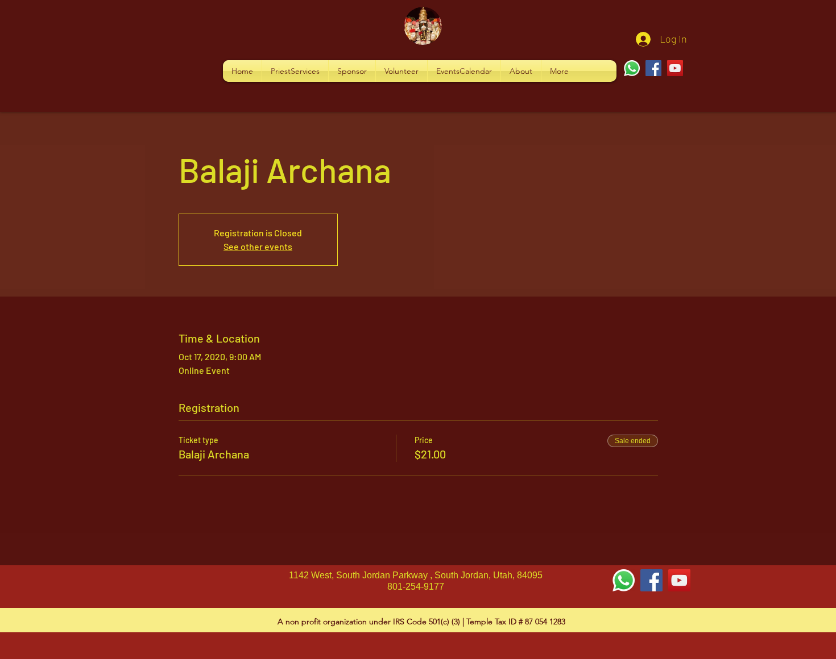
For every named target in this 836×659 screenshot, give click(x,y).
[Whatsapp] (632, 68)
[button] (295, 71)
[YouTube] (675, 68)
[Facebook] (653, 68)
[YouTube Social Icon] (679, 580)
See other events (258, 246)
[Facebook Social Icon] (651, 580)
